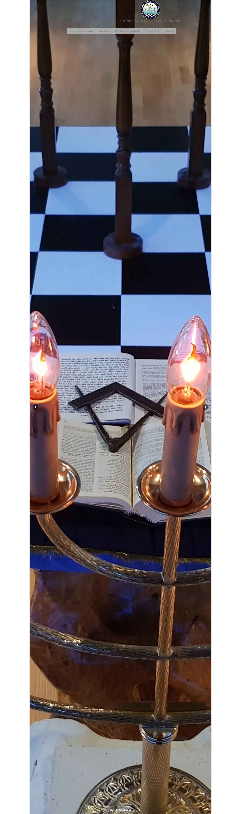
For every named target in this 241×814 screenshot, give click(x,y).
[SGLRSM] (150, 10)
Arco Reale (104, 31)
